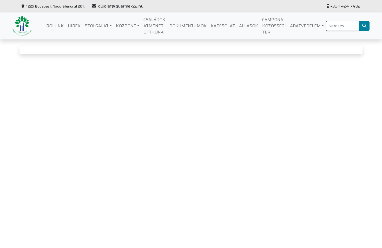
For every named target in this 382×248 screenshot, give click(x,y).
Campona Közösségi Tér (274, 25)
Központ (126, 26)
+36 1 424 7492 (345, 6)
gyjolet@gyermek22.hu (120, 6)
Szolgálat (97, 26)
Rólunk (55, 26)
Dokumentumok (188, 26)
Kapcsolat (223, 26)
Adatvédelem (305, 26)
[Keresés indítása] (364, 26)
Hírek (74, 26)
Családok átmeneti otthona (154, 25)
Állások (248, 26)
